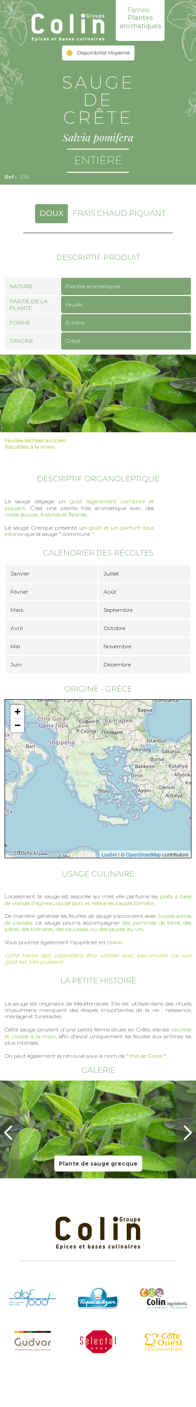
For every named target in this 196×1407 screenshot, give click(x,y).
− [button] (18, 725)
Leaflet (109, 854)
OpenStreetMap (143, 854)
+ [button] (18, 711)
